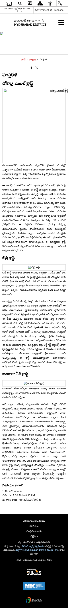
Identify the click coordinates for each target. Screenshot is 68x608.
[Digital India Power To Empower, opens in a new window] (34, 600)
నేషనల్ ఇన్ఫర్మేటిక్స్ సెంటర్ (33, 546)
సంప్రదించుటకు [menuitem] (34, 531)
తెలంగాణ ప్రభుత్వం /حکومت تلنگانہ (17, 10)
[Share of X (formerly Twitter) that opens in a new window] (36, 68)
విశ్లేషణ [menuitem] (34, 536)
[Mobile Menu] (61, 22)
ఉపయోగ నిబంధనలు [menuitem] (34, 521)
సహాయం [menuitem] (34, 526)
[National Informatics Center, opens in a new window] (34, 586)
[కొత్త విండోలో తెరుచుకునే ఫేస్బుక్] (31, 68)
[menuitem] (8, 3)
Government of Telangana (49, 10)
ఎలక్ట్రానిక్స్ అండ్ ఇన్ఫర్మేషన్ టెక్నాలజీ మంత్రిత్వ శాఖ (36, 549)
